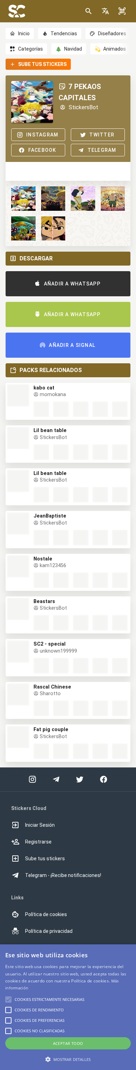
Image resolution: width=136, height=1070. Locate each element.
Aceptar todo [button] (68, 1043)
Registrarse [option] (38, 842)
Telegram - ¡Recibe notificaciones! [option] (63, 875)
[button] (105, 11)
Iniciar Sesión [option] (40, 825)
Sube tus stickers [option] (45, 858)
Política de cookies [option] (46, 914)
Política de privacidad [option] (49, 931)
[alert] (68, 1007)
